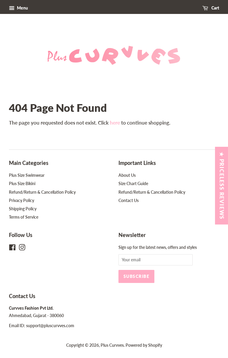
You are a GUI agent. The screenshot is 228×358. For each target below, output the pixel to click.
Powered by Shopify (144, 345)
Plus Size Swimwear (27, 175)
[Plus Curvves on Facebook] (12, 248)
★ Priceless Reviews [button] (221, 185)
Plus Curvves (112, 345)
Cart (214, 7)
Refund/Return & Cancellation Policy (42, 192)
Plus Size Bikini (22, 183)
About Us (127, 175)
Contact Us (128, 200)
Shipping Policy (23, 208)
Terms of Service (23, 216)
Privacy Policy (21, 200)
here (115, 123)
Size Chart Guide (133, 183)
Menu (22, 7)
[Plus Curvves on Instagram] (22, 248)
